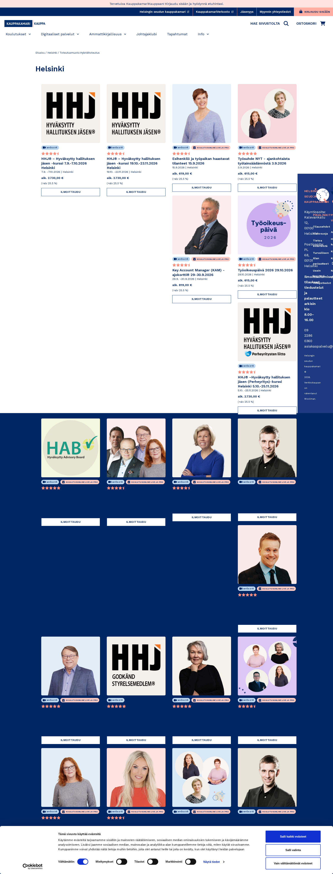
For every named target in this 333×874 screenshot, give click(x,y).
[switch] (121, 862)
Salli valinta (293, 850)
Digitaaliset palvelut (57, 34)
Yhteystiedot (322, 282)
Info (201, 34)
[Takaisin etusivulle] (25, 23)
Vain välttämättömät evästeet (293, 863)
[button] (269, 23)
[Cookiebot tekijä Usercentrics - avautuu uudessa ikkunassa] (33, 866)
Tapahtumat (177, 34)
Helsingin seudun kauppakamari (166, 11)
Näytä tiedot (211, 861)
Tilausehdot (321, 226)
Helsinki (52, 52)
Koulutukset (16, 34)
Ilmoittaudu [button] (71, 191)
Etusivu (40, 52)
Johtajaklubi (146, 34)
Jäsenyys (246, 11)
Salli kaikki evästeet (293, 836)
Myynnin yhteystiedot (275, 11)
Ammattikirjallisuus (105, 34)
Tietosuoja (320, 233)
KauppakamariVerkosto (216, 11)
